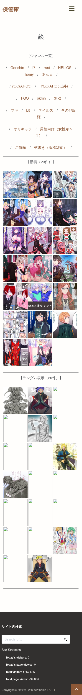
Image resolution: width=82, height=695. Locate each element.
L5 (28, 110)
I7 (33, 67)
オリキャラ (23, 128)
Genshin (17, 67)
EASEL (51, 690)
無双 (57, 98)
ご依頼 (20, 147)
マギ (14, 110)
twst (47, 67)
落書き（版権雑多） (50, 147)
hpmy (29, 74)
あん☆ (47, 74)
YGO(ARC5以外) (54, 86)
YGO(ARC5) (21, 86)
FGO (25, 98)
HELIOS (65, 67)
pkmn (41, 98)
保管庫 (11, 9)
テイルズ (45, 110)
